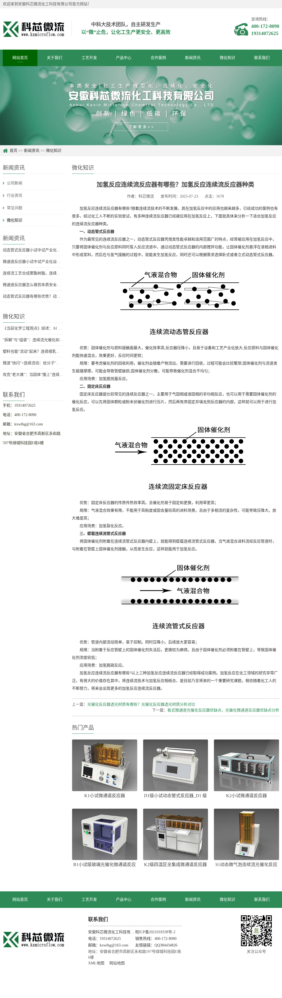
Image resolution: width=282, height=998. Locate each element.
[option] (141, 105)
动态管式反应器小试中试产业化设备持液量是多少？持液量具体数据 (60, 250)
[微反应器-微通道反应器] (34, 29)
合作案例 (158, 58)
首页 (13, 151)
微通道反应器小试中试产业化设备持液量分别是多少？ (49, 262)
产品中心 (123, 58)
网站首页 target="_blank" (20, 902)
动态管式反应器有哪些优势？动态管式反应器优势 (45, 296)
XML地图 (96, 963)
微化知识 (227, 58)
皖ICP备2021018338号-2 (155, 932)
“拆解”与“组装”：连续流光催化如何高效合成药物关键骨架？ (54, 340)
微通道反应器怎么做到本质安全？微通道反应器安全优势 (51, 285)
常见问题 (14, 208)
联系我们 (262, 58)
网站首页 (20, 58)
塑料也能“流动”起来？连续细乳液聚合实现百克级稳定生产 (52, 351)
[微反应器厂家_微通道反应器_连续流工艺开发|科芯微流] (34, 939)
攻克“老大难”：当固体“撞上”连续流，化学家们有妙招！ (50, 375)
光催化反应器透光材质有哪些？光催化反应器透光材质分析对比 (141, 704)
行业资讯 (14, 195)
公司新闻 (14, 183)
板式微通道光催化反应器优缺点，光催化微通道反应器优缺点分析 (223, 710)
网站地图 (117, 963)
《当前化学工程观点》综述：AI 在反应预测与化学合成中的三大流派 (61, 328)
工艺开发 (89, 58)
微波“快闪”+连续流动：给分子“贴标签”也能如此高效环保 (51, 363)
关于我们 (54, 58)
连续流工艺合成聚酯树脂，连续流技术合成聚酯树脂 (47, 273)
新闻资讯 (192, 58)
